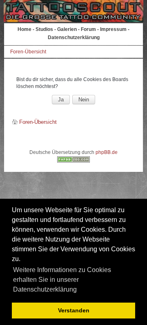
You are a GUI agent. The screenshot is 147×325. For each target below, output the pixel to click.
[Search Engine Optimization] (73, 161)
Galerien (67, 29)
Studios (44, 29)
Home (24, 29)
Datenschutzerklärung (74, 37)
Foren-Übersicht (28, 52)
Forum (88, 29)
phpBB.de (107, 152)
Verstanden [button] (73, 310)
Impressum (113, 29)
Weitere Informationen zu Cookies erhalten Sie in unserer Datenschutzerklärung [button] (62, 279)
